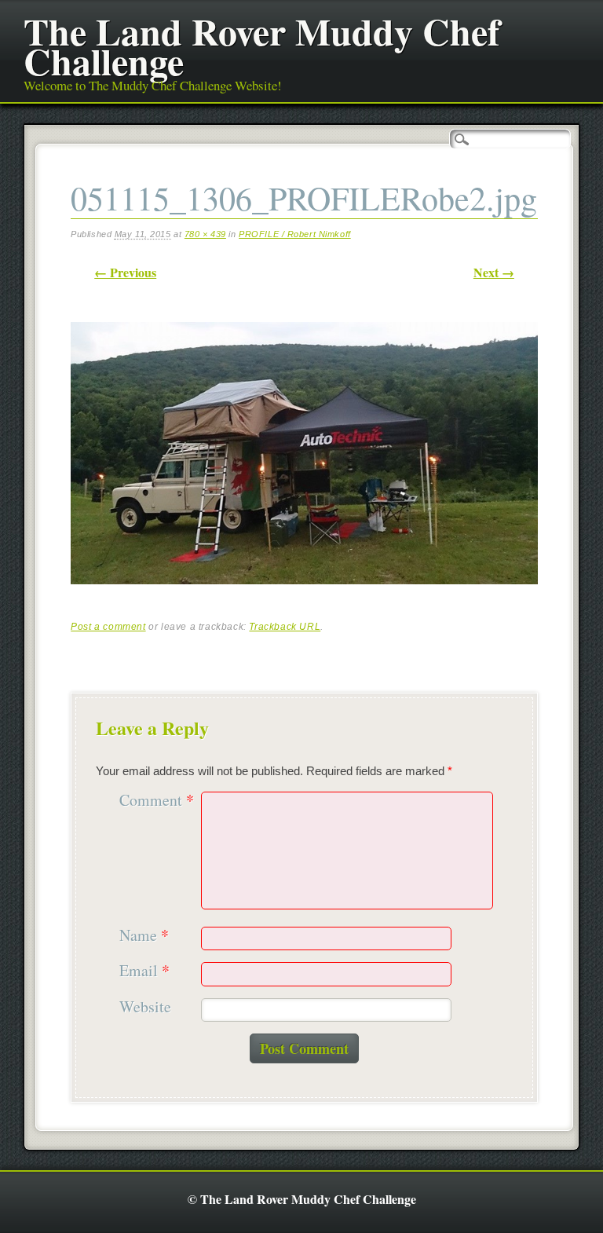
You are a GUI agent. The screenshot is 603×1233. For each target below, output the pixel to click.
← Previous (125, 272)
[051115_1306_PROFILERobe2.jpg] (304, 598)
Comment (156, 801)
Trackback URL (284, 626)
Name (144, 936)
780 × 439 (205, 234)
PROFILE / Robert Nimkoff (295, 234)
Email (144, 971)
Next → (493, 272)
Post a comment (108, 626)
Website (145, 1007)
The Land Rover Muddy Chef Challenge (262, 45)
